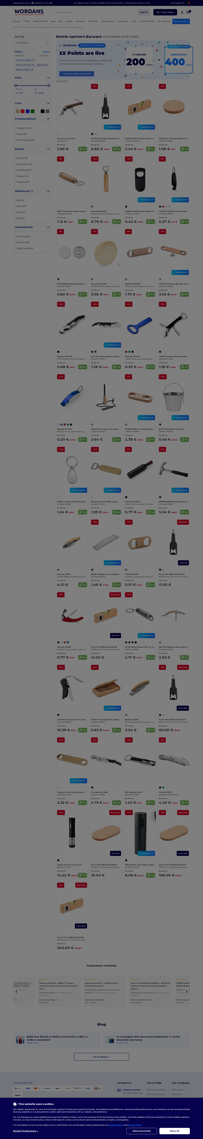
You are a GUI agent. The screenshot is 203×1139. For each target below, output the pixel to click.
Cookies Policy (116, 1125)
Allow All (174, 1131)
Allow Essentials (142, 1131)
